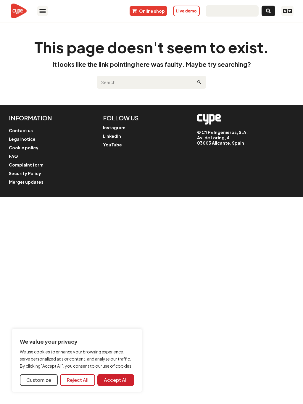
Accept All (116, 380)
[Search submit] (268, 11)
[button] (42, 11)
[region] (77, 360)
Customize (38, 380)
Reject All (77, 380)
